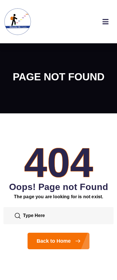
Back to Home (54, 241)
